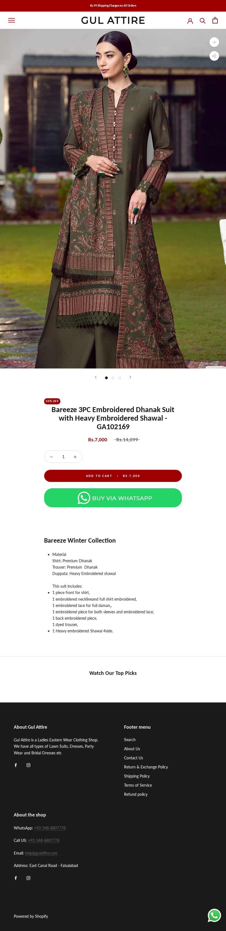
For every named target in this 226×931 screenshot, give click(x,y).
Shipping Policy (137, 776)
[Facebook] (16, 765)
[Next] (130, 377)
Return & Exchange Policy (146, 767)
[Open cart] (215, 20)
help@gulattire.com (41, 853)
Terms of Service (138, 785)
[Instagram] (28, 765)
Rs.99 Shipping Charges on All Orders (113, 5)
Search (130, 739)
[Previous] (95, 377)
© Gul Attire (21, 909)
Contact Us (133, 757)
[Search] (203, 20)
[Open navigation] (11, 20)
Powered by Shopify (31, 916)
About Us (132, 748)
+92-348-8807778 (50, 828)
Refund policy (135, 794)
